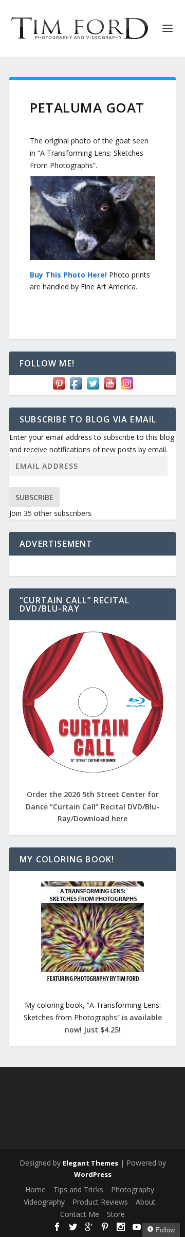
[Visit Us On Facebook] (75, 389)
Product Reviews (100, 1202)
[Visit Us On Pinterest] (58, 389)
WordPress (93, 1174)
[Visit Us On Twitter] (92, 389)
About (146, 1202)
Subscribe (34, 497)
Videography (44, 1202)
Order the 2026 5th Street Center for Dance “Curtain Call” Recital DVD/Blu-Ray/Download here (92, 806)
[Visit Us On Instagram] (126, 389)
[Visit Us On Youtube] (109, 389)
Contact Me (79, 1214)
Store (116, 1214)
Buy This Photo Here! (68, 275)
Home (35, 1189)
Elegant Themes (90, 1163)
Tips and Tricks (78, 1189)
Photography (132, 1189)
